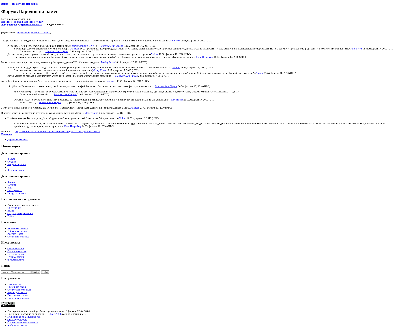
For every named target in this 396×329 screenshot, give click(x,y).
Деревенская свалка (30, 24)
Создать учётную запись (20, 213)
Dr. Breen (175, 40)
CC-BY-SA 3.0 (53, 314)
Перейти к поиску (33, 21)
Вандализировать (16, 164)
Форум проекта (15, 259)
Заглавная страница (17, 228)
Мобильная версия (17, 325)
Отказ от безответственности (22, 322)
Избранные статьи (17, 231)
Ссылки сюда (14, 284)
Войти (10, 216)
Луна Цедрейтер (204, 57)
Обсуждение (14, 208)
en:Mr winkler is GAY (83, 46)
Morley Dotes (108, 62)
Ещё (9, 187)
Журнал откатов (15, 170)
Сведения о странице (18, 298)
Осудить (11, 161)
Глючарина (110, 81)
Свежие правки (15, 248)
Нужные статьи (15, 257)
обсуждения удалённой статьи (33, 32)
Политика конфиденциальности (24, 316)
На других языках (16, 193)
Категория (6, 134)
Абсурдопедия (9, 24)
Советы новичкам (16, 251)
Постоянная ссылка (17, 295)
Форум (11, 159)
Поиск (5, 265)
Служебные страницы (19, 289)
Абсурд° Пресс (15, 234)
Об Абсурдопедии (17, 319)
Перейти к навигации (12, 21)
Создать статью (15, 254)
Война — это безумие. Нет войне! (19, 3)
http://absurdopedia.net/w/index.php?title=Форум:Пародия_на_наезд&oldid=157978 (57, 131)
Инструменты (14, 190)
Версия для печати (17, 292)
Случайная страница (18, 236)
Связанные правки (17, 287)
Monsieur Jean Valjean (112, 46)
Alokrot (154, 54)
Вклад (10, 210)
